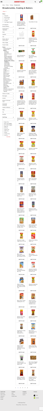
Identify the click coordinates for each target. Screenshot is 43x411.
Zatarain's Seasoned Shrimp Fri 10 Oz (33, 285)
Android (37, 397)
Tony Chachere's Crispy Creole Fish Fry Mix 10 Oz (21, 226)
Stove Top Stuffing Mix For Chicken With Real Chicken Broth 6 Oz (33, 72)
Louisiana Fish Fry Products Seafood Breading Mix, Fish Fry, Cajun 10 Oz (33, 102)
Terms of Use (24, 404)
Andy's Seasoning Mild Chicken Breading (21, 134)
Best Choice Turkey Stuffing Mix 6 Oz (21, 301)
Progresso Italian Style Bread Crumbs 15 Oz (33, 210)
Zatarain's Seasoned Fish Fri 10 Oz (21, 71)
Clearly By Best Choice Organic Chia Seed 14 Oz (21, 363)
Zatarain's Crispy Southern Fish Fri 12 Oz (33, 119)
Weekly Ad (2, 396)
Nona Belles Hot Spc (33, 21)
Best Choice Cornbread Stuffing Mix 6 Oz (21, 270)
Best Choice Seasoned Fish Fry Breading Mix (33, 331)
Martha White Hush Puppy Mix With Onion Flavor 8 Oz (33, 226)
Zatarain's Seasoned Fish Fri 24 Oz (33, 149)
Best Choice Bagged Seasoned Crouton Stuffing (33, 363)
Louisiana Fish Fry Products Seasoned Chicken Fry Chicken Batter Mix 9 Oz (33, 40)
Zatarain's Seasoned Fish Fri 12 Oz (33, 87)
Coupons (13, 391)
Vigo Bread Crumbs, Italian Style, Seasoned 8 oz (21, 331)
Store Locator (3, 394)
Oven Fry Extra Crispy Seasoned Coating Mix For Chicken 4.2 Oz (32, 302)
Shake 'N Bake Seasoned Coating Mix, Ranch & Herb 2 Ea (21, 286)
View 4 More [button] (8, 136)
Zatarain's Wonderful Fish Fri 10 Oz (33, 317)
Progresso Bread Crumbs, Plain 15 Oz (20, 179)
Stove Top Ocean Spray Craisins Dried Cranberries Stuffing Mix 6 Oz (21, 210)
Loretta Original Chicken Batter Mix (21, 87)
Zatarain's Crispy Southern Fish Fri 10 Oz (21, 119)
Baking (11, 5)
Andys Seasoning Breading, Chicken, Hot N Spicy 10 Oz (21, 378)
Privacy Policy (18, 404)
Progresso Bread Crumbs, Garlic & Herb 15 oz (20, 194)
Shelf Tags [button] (4, 117)
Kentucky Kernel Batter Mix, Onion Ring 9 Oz (32, 194)
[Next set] (27, 388)
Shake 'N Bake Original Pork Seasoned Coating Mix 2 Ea (21, 347)
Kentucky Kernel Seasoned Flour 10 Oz (21, 164)
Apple (37, 395)
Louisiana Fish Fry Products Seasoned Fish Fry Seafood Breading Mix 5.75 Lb (21, 103)
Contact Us (25, 393)
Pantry (7, 5)
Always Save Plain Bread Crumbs (21, 317)
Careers (24, 394)
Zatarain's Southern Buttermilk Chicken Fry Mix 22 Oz (33, 270)
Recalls (2, 399)
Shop (3, 5)
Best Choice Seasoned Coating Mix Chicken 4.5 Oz (21, 255)
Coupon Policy (14, 396)
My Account (3, 393)
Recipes (2, 397)
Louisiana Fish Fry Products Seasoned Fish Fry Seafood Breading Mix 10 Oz (21, 23)
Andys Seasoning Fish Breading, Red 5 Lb (33, 347)
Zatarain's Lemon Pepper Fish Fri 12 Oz (33, 164)
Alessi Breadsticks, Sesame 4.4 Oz (21, 56)
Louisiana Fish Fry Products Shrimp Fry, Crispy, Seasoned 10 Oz (33, 379)
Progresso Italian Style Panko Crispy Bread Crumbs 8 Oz (33, 134)
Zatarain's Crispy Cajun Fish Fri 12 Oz (21, 241)
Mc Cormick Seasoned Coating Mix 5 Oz (32, 56)
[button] (13, 26)
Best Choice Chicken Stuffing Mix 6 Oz (33, 255)
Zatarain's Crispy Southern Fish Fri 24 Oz (21, 149)
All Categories (5, 24)
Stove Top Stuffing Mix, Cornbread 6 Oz (32, 179)
